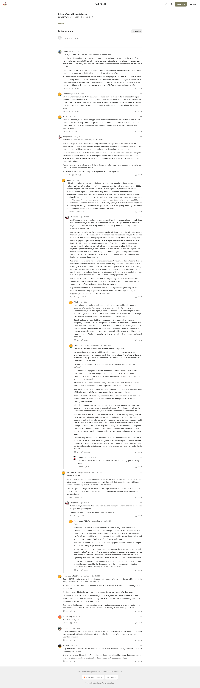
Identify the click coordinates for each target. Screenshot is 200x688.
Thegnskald (67, 136)
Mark (65, 116)
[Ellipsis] (141, 51)
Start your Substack (94, 677)
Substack (88, 683)
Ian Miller (67, 628)
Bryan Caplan (63, 17)
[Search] (166, 4)
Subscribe (181, 4)
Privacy (99, 671)
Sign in (193, 4)
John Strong (67, 616)
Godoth (66, 51)
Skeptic (66, 93)
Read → (61, 23)
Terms (105, 671)
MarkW (66, 645)
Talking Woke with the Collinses (72, 14)
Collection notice (115, 671)
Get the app (111, 677)
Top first (138, 31)
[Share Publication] (171, 4)
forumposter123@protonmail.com (88, 345)
